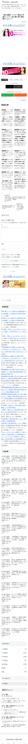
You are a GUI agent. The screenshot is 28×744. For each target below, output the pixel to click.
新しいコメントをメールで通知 (11, 254)
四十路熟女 (5, 79)
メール (3, 249)
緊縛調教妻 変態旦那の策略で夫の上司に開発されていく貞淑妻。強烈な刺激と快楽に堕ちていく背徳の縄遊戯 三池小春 (13, 396)
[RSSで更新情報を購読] (20, 95)
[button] (18, 86)
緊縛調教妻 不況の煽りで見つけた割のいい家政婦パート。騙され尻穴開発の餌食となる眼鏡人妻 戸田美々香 (13, 378)
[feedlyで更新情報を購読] (7, 95)
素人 (21, 79)
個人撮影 (16, 79)
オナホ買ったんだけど (14, 25)
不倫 (11, 79)
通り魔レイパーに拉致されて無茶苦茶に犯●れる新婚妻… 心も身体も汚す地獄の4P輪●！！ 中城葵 (13, 320)
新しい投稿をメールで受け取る (11, 257)
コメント (4, 227)
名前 (2, 243)
